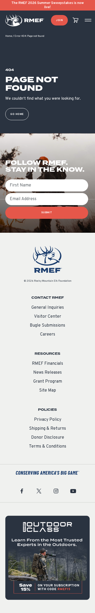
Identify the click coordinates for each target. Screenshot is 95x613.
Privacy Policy (47, 419)
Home (8, 36)
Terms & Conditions (47, 446)
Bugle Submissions (47, 325)
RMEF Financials (47, 363)
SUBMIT (46, 212)
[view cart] (75, 20)
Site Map (47, 390)
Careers (47, 334)
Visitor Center (47, 316)
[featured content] (47, 558)
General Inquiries (47, 307)
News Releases (47, 372)
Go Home (17, 114)
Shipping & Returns (47, 428)
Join (59, 20)
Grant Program (47, 381)
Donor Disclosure (47, 437)
